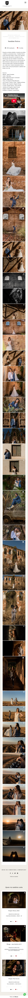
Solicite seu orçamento (14, 876)
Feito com (14, 996)
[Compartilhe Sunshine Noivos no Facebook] (10, 873)
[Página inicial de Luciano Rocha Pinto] (7, 4)
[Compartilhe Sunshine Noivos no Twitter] (15, 873)
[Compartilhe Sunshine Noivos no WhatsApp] (12, 873)
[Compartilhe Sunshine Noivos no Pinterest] (17, 873)
